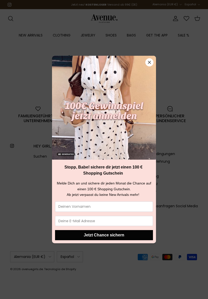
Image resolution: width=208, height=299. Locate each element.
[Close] (149, 62)
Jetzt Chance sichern (104, 235)
